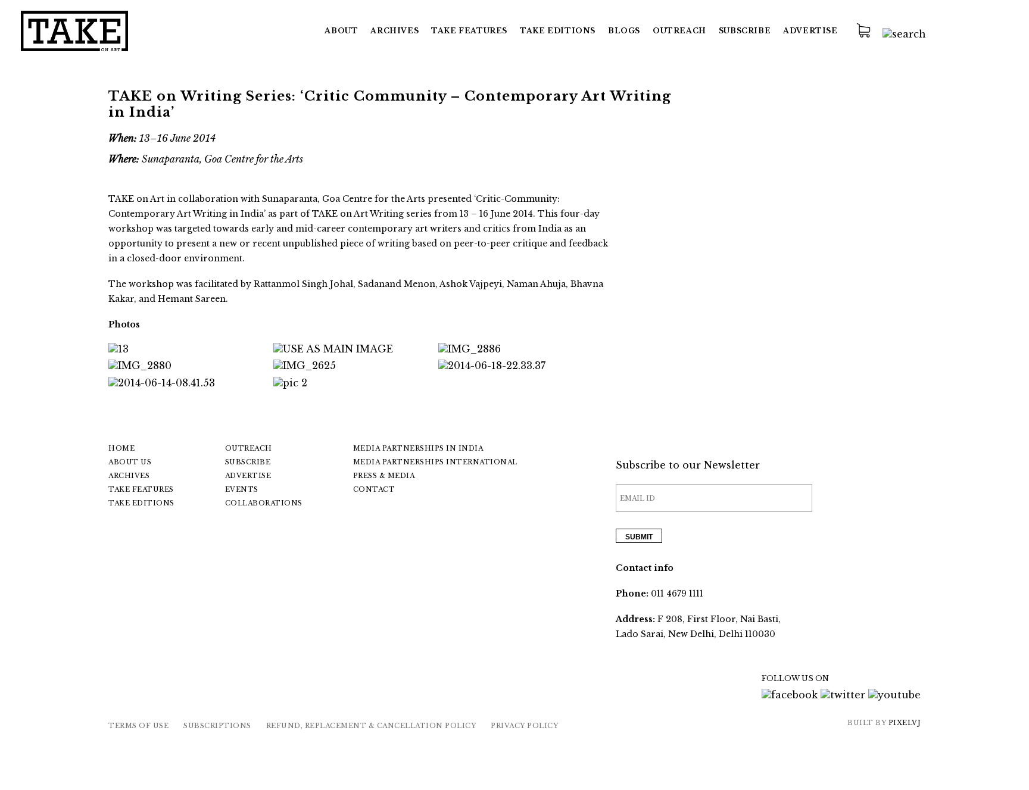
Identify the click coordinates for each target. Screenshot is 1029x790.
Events (241, 489)
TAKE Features (469, 30)
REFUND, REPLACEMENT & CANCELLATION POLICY (371, 726)
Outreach (679, 30)
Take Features (141, 489)
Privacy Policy (524, 726)
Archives (394, 30)
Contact (374, 489)
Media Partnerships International (435, 462)
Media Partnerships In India (418, 448)
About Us (129, 462)
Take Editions (557, 30)
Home (121, 448)
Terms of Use (138, 726)
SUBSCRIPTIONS (217, 726)
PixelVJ (904, 723)
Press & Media (384, 475)
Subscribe (745, 30)
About (341, 30)
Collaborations (264, 503)
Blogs (624, 30)
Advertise (810, 30)
